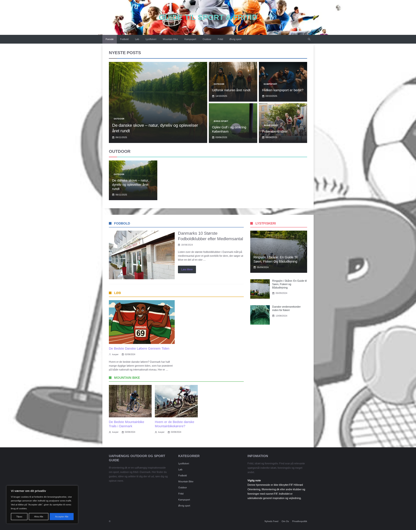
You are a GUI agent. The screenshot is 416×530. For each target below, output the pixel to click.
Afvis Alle (38, 516)
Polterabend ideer (275, 131)
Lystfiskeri (151, 39)
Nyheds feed (271, 521)
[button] (309, 39)
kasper (115, 354)
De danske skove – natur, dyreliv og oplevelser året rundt (130, 185)
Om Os (285, 521)
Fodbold (124, 39)
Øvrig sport (235, 39)
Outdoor (207, 39)
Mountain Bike (170, 39)
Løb (137, 39)
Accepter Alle (61, 516)
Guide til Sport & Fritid (208, 17)
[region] (42, 505)
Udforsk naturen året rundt (231, 90)
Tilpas (19, 516)
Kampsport (190, 39)
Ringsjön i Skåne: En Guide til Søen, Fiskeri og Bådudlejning (289, 284)
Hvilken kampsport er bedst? (282, 90)
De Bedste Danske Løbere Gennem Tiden (139, 348)
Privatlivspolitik (299, 521)
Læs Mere (187, 269)
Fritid (220, 39)
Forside (110, 39)
